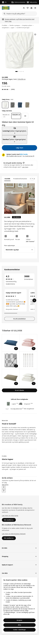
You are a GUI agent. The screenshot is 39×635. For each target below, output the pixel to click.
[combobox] (19, 13)
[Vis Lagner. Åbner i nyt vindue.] (28, 360)
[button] (9, 237)
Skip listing (5, 485)
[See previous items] (4, 487)
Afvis (19, 625)
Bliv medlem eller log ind (13, 156)
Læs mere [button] (25, 167)
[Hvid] (5, 105)
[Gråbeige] (27, 105)
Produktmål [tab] (34, 179)
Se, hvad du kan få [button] (28, 156)
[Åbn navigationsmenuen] (35, 8)
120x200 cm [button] (21, 79)
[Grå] (12, 105)
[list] (19, 300)
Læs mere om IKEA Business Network (13, 534)
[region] (19, 50)
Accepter (19, 620)
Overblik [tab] (7, 179)
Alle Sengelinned (29, 409)
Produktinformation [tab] (20, 179)
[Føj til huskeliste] (35, 34)
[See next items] (32, 178)
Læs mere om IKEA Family (10, 515)
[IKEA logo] (5, 8)
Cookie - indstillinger (19, 629)
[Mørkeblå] (20, 105)
